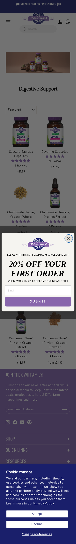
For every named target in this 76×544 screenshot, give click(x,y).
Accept (37, 514)
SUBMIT (38, 301)
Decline (37, 524)
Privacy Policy (43, 503)
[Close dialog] (69, 238)
